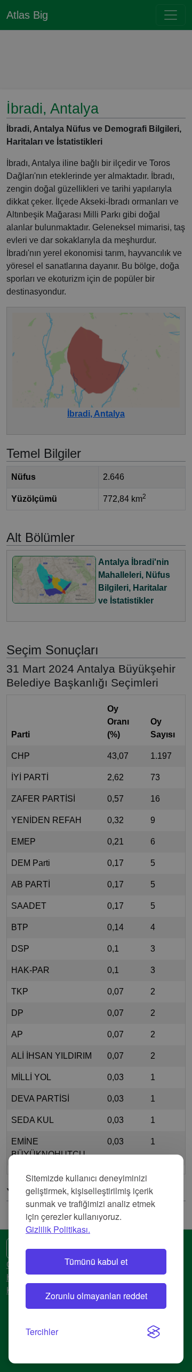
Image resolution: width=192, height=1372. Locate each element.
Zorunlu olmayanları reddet (96, 1296)
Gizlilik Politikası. (58, 1229)
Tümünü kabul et (96, 1261)
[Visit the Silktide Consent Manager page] (153, 1332)
